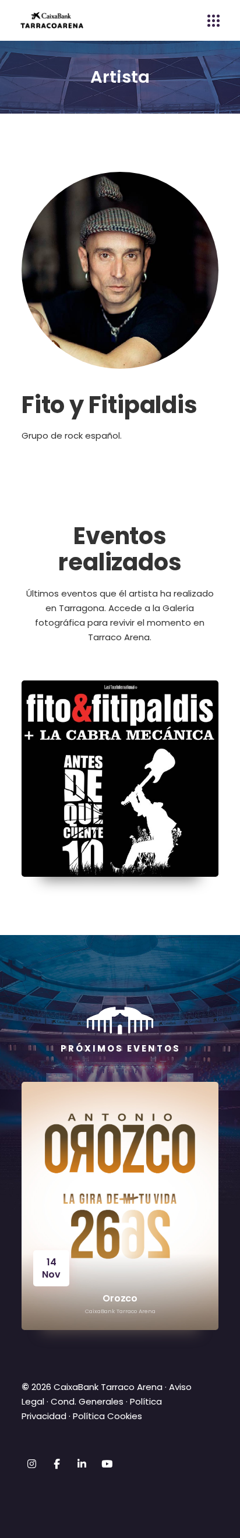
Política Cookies (107, 1416)
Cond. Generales (87, 1401)
